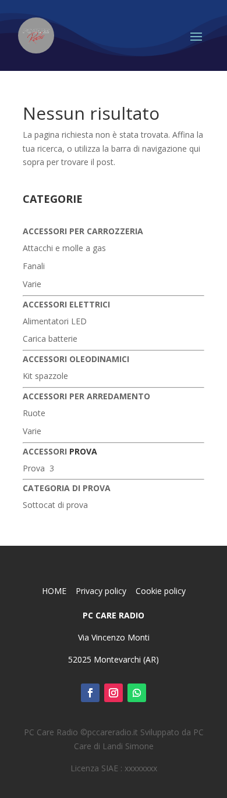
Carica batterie (50, 338)
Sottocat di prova (55, 504)
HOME (55, 590)
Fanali (34, 265)
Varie (32, 283)
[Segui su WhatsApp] (136, 693)
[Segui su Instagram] (113, 693)
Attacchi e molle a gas (64, 247)
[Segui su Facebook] (90, 693)
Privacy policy (102, 590)
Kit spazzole (45, 375)
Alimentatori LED (55, 321)
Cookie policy (161, 590)
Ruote (34, 412)
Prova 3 (38, 468)
